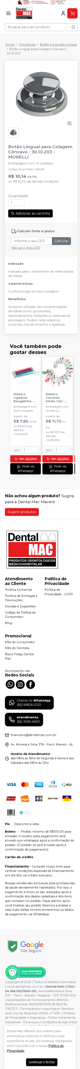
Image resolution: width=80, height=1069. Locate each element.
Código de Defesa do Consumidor (20, 615)
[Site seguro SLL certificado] (25, 946)
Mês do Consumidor (20, 642)
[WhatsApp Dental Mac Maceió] (10, 684)
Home (10, 44)
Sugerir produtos (22, 512)
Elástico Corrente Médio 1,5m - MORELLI (55, 398)
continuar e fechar (42, 1062)
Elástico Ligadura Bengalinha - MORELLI (23, 398)
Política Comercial (18, 590)
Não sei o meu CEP (25, 248)
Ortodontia (27, 44)
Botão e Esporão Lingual (58, 44)
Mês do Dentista (17, 648)
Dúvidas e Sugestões (20, 606)
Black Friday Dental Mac (19, 656)
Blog (8, 623)
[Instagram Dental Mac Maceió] (20, 684)
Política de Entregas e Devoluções (21, 598)
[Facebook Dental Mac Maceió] (30, 684)
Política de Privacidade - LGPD (59, 592)
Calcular (61, 241)
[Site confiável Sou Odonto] (25, 972)
